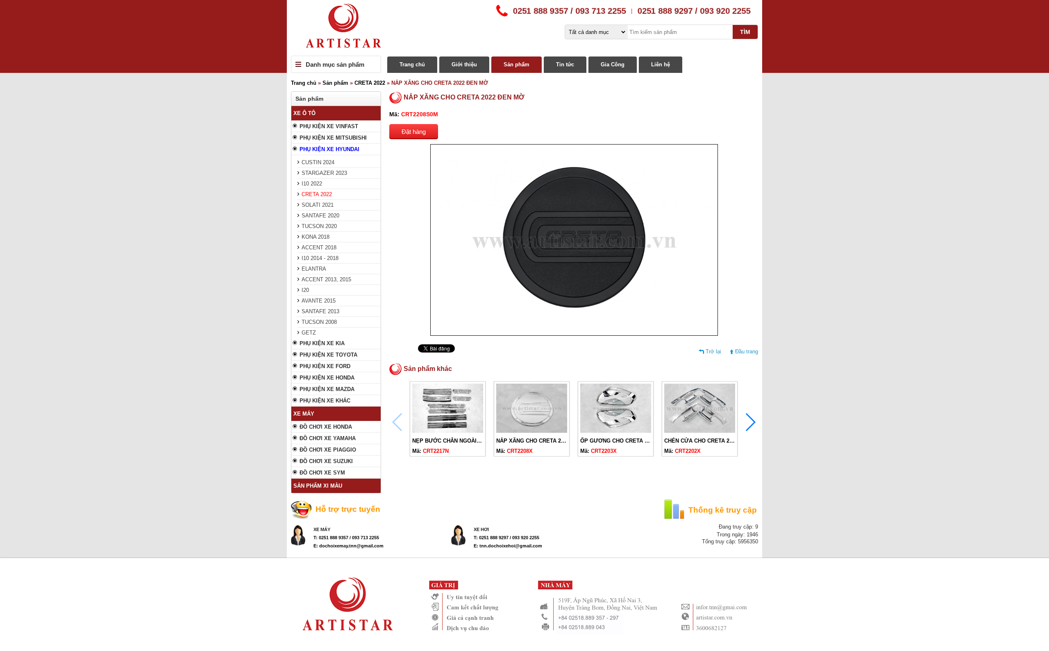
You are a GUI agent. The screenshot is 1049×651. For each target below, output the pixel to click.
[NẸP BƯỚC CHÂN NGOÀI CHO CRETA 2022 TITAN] (447, 431)
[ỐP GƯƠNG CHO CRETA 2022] (615, 431)
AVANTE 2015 (319, 301)
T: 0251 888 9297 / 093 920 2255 (506, 537)
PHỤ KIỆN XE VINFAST (329, 126)
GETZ (309, 333)
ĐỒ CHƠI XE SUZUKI (326, 461)
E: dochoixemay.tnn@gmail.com (348, 545)
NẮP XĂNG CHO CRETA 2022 (533, 441)
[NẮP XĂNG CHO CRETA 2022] (531, 431)
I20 (305, 290)
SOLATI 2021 (318, 205)
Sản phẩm (516, 64)
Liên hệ (660, 64)
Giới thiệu (464, 64)
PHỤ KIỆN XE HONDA (327, 378)
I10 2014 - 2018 (320, 258)
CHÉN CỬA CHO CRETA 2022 (701, 441)
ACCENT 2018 (319, 247)
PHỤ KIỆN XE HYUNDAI (329, 149)
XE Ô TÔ (304, 113)
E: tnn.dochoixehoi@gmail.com (508, 545)
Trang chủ (412, 64)
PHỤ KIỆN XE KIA (322, 343)
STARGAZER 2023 (324, 173)
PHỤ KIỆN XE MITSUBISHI (333, 138)
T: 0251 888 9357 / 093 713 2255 (346, 537)
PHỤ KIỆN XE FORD (325, 366)
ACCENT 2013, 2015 (326, 279)
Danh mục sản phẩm (335, 64)
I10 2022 (312, 184)
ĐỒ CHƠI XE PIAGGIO (328, 450)
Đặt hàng (414, 131)
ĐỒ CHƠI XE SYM (322, 473)
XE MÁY (303, 414)
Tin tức (565, 64)
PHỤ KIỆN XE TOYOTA (328, 355)
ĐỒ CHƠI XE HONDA (326, 427)
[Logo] (524, 28)
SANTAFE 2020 (320, 215)
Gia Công (612, 64)
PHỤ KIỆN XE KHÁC (325, 401)
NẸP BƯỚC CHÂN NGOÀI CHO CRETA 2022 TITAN (475, 441)
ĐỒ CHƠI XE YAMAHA (328, 438)
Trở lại (713, 351)
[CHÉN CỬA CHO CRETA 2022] (699, 431)
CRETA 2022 (369, 83)
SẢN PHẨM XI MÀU (317, 486)
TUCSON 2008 (319, 322)
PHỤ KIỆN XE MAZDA (327, 389)
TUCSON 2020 (319, 226)
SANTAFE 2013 (320, 311)
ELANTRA (314, 269)
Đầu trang (746, 351)
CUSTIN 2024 (318, 162)
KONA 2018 (315, 237)
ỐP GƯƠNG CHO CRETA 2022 (618, 441)
